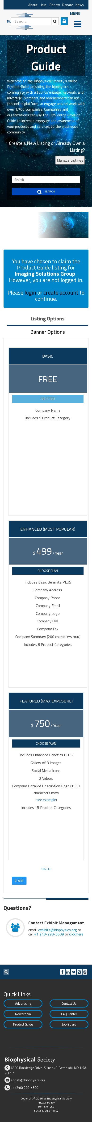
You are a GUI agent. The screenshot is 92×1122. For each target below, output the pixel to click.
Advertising (23, 1003)
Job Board (69, 1024)
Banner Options (47, 332)
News (79, 4)
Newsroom (23, 1013)
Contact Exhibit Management (56, 923)
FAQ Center (69, 1013)
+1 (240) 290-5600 (24, 1087)
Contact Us (69, 1003)
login (30, 292)
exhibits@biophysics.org (57, 930)
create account (60, 292)
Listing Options (47, 319)
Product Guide (23, 1024)
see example (46, 800)
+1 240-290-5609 (49, 934)
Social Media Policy (46, 1110)
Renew (55, 4)
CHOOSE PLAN (48, 570)
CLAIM (19, 880)
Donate (67, 4)
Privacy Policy (46, 1102)
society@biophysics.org (28, 1079)
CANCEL (46, 869)
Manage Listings (70, 160)
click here (76, 934)
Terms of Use (46, 1106)
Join (43, 4)
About (33, 4)
